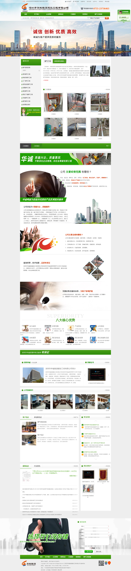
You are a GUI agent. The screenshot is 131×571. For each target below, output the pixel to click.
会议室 (86, 410)
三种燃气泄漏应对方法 (90, 424)
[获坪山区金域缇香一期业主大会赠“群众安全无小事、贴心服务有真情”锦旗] (103, 480)
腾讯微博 (77, 1)
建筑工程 (42, 18)
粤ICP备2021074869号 (54, 561)
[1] (60, 54)
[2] (58, 54)
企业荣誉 (48, 14)
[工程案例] (53, 111)
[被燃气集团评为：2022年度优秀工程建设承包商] (88, 478)
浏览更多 (46, 80)
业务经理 (124, 17)
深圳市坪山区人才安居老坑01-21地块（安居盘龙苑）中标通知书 (37, 511)
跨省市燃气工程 (27, 77)
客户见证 (26, 417)
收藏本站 (83, 1)
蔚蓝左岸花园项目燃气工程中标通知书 (31, 503)
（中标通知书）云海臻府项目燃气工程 (31, 509)
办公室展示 (41, 410)
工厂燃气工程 (26, 81)
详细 (74, 382)
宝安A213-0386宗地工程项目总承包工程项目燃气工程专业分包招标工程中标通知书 (42, 514)
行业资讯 (37, 466)
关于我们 (36, 14)
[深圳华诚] (47, 11)
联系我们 (101, 1)
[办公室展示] (42, 408)
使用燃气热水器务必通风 (90, 443)
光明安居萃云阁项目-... (59, 61)
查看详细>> (73, 476)
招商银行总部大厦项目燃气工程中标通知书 (32, 500)
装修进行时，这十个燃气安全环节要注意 (94, 434)
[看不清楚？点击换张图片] (93, 548)
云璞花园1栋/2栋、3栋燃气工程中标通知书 (32, 506)
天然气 (24, 70)
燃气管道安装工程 (35, 18)
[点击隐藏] (124, 22)
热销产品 (76, 417)
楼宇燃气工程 (26, 101)
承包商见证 (38, 417)
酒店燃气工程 (26, 91)
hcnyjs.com (52, 563)
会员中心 (95, 1)
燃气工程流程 (98, 14)
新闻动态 (60, 14)
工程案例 (72, 14)
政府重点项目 (26, 104)
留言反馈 (89, 1)
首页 (26, 14)
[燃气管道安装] (29, 432)
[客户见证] (29, 445)
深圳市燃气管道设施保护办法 (91, 452)
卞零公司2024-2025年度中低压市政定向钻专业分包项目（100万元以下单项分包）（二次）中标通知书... (54, 472)
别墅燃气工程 (26, 87)
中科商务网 (54, 570)
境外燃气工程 (26, 74)
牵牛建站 (48, 570)
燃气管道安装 (26, 67)
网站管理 (60, 570)
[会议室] (86, 408)
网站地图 (107, 1)
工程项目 (36, 146)
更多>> (108, 145)
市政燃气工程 (26, 98)
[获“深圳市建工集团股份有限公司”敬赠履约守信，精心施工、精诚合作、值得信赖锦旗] (88, 492)
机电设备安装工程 (49, 18)
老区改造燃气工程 (28, 84)
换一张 (98, 548)
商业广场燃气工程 (28, 94)
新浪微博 (69, 1)
